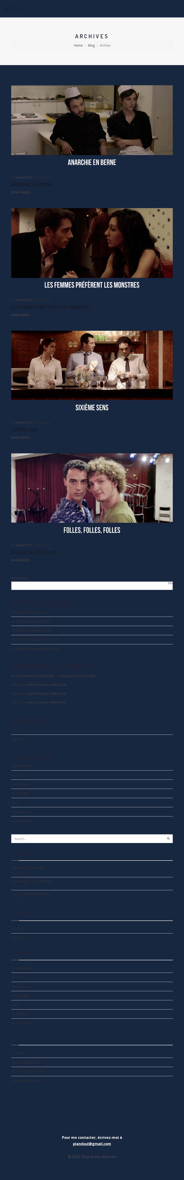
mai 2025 (18, 730)
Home (78, 45)
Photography (20, 793)
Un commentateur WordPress (33, 676)
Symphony (18, 811)
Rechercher (19, 578)
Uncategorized (21, 821)
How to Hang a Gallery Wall (31, 621)
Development (21, 766)
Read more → (22, 192)
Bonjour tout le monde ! (28, 612)
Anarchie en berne (32, 184)
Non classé (19, 784)
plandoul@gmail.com (92, 1143)
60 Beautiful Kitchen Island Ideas (35, 649)
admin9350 (24, 177)
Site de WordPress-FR (27, 1080)
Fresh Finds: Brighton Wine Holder (36, 639)
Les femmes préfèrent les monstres (51, 307)
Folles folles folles (34, 552)
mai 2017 (18, 739)
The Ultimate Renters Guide (31, 630)
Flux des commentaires (28, 1071)
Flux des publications (26, 1062)
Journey (16, 775)
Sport (15, 802)
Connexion (19, 1053)
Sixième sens (25, 429)
